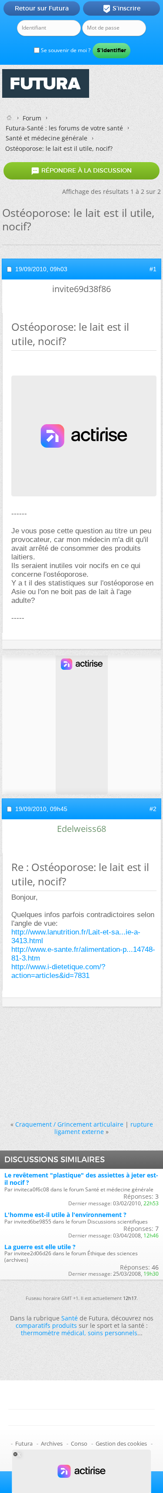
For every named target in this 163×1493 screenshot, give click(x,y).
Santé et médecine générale (46, 138)
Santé (69, 1318)
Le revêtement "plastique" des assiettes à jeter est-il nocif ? (81, 1179)
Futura (24, 1443)
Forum (32, 118)
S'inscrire (121, 8)
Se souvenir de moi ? (65, 50)
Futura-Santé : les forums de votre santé (64, 128)
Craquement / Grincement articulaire (69, 1124)
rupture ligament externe (103, 1128)
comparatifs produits (46, 1325)
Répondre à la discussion (81, 170)
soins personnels (112, 1333)
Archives (52, 1443)
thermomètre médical (52, 1333)
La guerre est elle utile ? (40, 1247)
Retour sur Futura (42, 8)
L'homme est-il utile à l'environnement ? (65, 1214)
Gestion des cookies (121, 1443)
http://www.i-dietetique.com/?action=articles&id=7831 (58, 971)
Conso (79, 1443)
